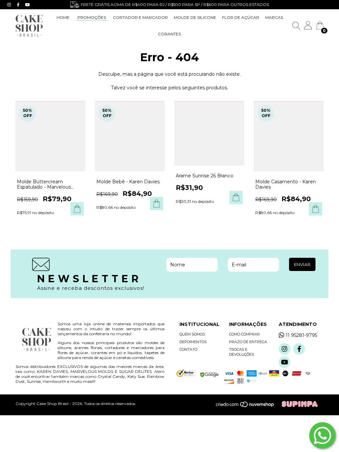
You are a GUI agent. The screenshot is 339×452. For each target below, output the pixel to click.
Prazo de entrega (248, 341)
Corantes (169, 33)
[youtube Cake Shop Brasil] (27, 5)
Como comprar (244, 334)
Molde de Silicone (195, 17)
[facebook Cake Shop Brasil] (19, 5)
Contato (188, 349)
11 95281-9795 (301, 335)
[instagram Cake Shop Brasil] (10, 5)
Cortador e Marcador (140, 17)
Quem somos (192, 334)
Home (63, 17)
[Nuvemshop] (249, 406)
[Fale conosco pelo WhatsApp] (322, 435)
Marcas (274, 17)
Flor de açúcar (240, 17)
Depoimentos (193, 341)
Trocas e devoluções (241, 352)
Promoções (91, 17)
